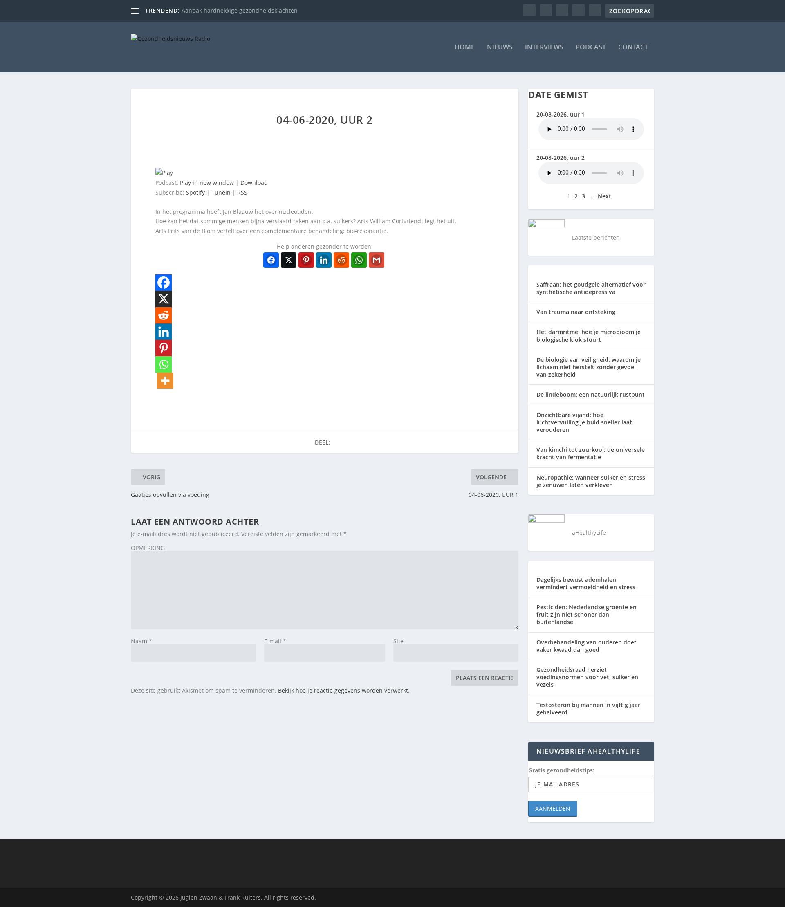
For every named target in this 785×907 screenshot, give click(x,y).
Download (254, 182)
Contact (633, 48)
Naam (141, 641)
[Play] (164, 173)
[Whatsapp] (163, 364)
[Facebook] (163, 282)
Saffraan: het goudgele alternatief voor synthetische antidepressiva (591, 288)
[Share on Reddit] (341, 260)
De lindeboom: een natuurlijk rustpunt (590, 394)
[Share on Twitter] (288, 260)
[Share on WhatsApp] (359, 260)
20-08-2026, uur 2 (560, 158)
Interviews (544, 48)
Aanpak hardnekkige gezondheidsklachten (240, 10)
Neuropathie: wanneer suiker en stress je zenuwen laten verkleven (590, 481)
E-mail (275, 641)
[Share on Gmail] (376, 260)
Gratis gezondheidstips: (561, 770)
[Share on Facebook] (271, 260)
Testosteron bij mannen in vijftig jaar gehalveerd (588, 708)
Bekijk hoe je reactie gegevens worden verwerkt (343, 690)
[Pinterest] (163, 348)
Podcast (591, 48)
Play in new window (207, 182)
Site (398, 641)
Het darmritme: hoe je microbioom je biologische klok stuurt (588, 335)
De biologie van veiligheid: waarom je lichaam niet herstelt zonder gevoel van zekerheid (588, 367)
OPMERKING (148, 548)
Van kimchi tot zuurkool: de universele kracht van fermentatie (590, 453)
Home (465, 48)
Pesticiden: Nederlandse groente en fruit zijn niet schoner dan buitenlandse (586, 614)
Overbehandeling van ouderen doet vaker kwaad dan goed (586, 645)
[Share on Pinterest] (306, 260)
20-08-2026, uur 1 (560, 114)
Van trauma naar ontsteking (575, 312)
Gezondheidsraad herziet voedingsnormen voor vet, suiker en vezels (587, 677)
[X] (163, 299)
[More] (165, 381)
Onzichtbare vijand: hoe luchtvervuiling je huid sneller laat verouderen (584, 422)
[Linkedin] (163, 331)
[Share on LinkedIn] (324, 260)
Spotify (195, 192)
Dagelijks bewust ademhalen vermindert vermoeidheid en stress (585, 583)
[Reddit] (163, 315)
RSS (242, 192)
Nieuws (500, 48)
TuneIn (221, 192)
